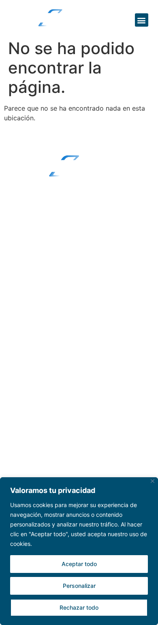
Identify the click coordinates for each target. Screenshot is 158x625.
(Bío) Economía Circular (53, 366)
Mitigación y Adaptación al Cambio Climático (72, 411)
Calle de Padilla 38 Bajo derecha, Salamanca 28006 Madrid (70, 204)
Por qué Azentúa (48, 250)
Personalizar (79, 585)
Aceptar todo (79, 563)
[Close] (152, 481)
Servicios (32, 318)
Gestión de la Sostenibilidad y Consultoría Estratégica (63, 386)
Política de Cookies (45, 281)
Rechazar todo (79, 607)
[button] (141, 20)
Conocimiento (43, 459)
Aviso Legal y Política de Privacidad (72, 265)
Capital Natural (38, 350)
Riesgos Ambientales (48, 334)
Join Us (29, 438)
